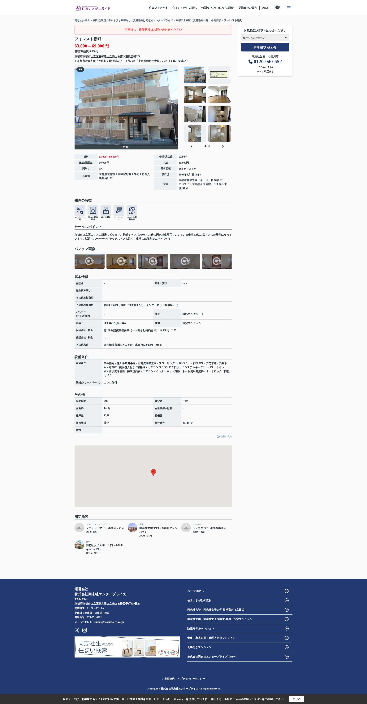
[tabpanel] (207, 104)
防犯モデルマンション (200, 628)
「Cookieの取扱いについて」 (247, 699)
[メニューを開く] (288, 7)
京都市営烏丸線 (86, 61)
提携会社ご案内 (247, 7)
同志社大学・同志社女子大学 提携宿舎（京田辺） (217, 609)
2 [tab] (209, 146)
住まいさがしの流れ (185, 7)
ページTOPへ (195, 591)
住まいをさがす (158, 7)
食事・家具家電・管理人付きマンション (211, 637)
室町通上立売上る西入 (112, 56)
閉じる (297, 699)
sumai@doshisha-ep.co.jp (109, 622)
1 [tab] (205, 146)
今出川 (102, 61)
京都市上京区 (91, 56)
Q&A (265, 7)
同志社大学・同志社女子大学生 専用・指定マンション (219, 619)
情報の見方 (226, 436)
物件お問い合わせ (265, 47)
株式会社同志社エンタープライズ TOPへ (211, 656)
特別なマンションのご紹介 (217, 7)
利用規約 (170, 678)
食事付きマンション (199, 647)
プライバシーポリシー (192, 678)
